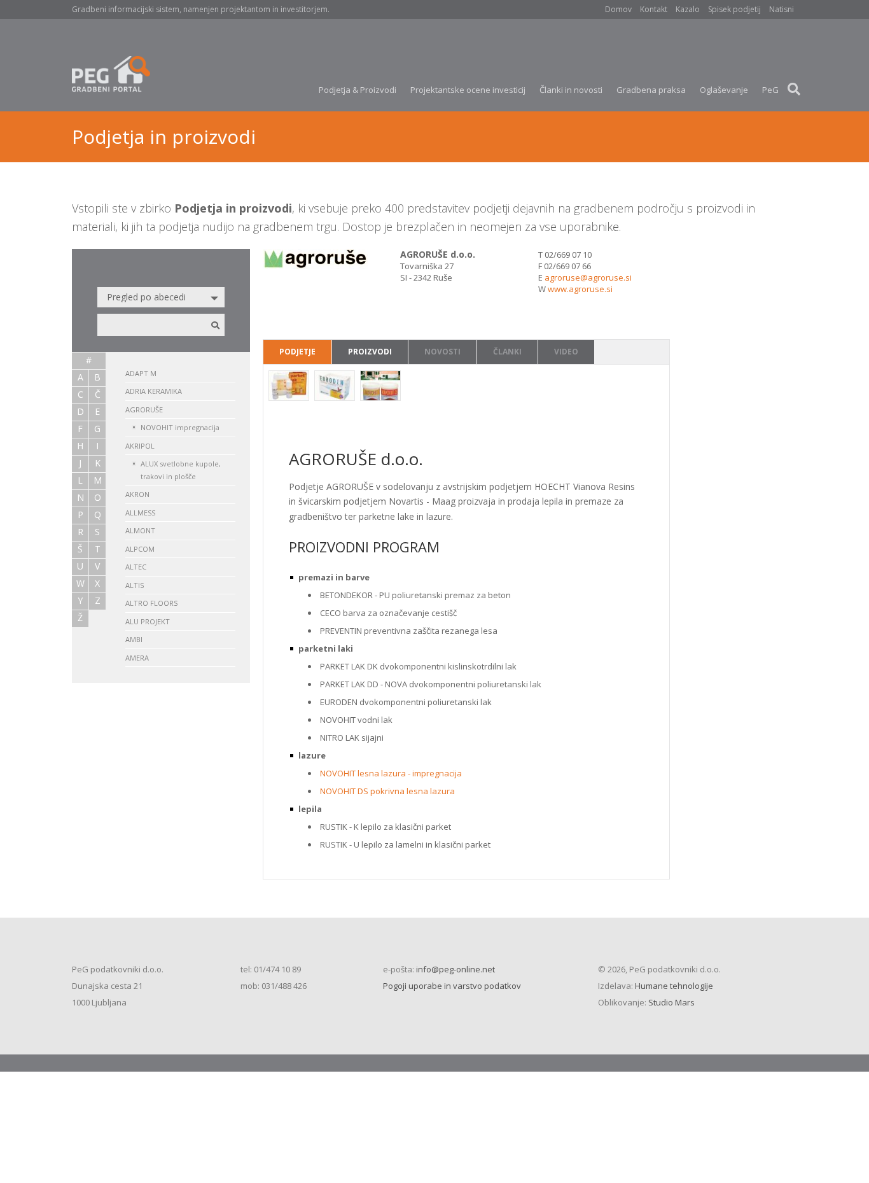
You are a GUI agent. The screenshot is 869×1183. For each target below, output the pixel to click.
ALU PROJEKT (147, 621)
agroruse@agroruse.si (588, 277)
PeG (770, 89)
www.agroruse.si (580, 289)
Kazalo (688, 9)
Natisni (781, 9)
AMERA (137, 657)
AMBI (134, 639)
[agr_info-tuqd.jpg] (288, 386)
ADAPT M (140, 373)
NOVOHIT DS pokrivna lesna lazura (387, 791)
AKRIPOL (140, 446)
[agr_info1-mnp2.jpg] (334, 386)
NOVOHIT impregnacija (180, 427)
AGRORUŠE (144, 409)
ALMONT (140, 530)
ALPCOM (140, 549)
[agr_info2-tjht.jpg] (380, 386)
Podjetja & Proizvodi (357, 89)
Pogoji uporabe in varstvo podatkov (452, 985)
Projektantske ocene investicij (467, 89)
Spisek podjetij (734, 9)
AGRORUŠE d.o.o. (437, 254)
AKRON (137, 494)
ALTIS (134, 585)
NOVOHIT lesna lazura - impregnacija (391, 773)
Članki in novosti (570, 89)
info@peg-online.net (455, 969)
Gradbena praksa (651, 89)
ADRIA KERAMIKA (153, 391)
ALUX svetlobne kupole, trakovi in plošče (181, 470)
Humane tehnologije (674, 985)
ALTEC (135, 566)
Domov (618, 9)
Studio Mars (671, 1002)
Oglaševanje (724, 89)
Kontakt (653, 9)
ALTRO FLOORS (151, 603)
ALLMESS (140, 512)
